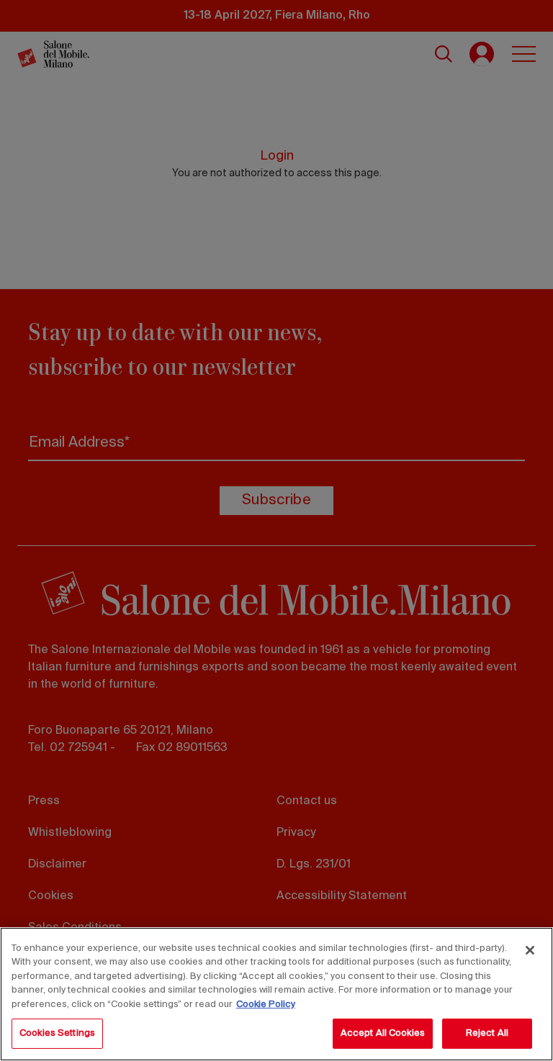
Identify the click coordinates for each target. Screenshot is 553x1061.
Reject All (487, 1033)
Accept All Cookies (383, 1033)
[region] (276, 994)
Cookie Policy (265, 1004)
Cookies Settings (57, 1033)
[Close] (530, 950)
